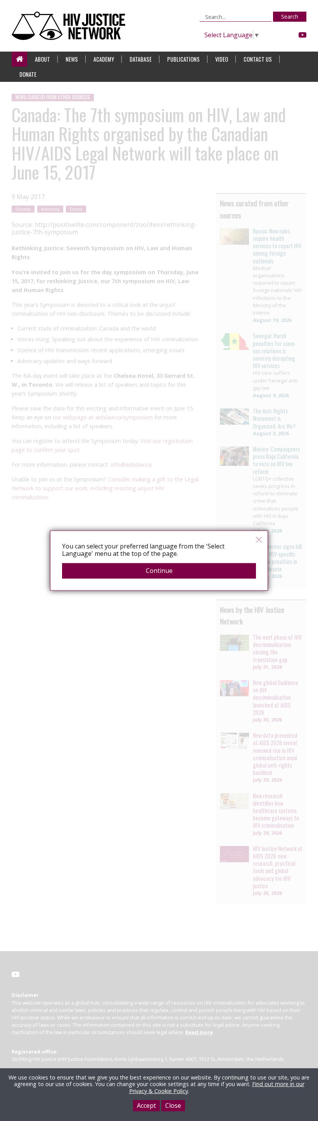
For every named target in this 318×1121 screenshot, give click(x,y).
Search (289, 16)
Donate (27, 74)
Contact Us (258, 59)
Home (19, 59)
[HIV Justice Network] (70, 26)
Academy (103, 59)
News (72, 59)
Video (221, 59)
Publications (183, 59)
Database (141, 59)
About (42, 59)
